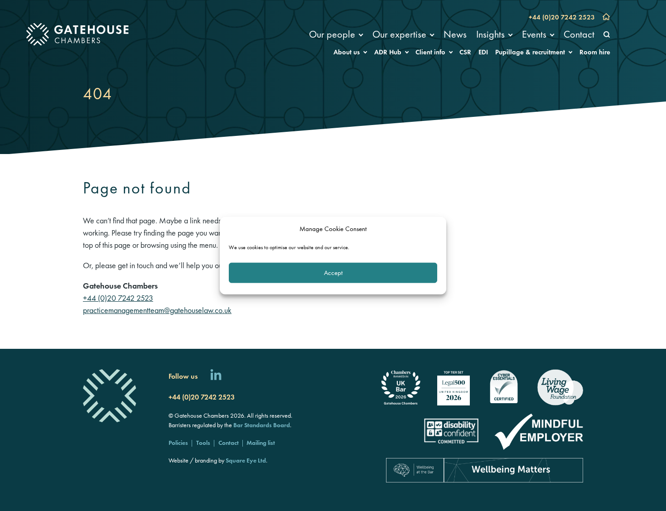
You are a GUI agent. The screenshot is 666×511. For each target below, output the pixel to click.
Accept (333, 272)
